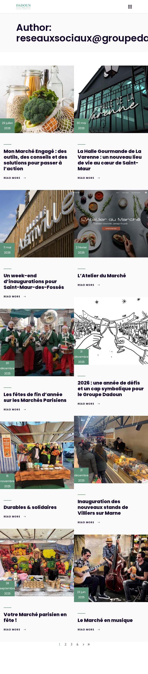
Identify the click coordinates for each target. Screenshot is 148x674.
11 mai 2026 (7, 250)
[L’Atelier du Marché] (111, 223)
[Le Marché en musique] (111, 568)
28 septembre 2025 (7, 588)
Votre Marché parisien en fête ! (35, 617)
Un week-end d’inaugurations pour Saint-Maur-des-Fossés (34, 281)
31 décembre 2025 (81, 357)
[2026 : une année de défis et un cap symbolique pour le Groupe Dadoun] (111, 331)
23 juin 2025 (81, 594)
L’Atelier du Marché (102, 275)
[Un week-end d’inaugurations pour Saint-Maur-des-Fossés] (37, 223)
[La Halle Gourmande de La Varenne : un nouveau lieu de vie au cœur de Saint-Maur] (111, 99)
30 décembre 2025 (7, 368)
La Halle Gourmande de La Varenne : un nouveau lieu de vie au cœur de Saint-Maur (110, 160)
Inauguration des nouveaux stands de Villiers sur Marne (103, 507)
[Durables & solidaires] (37, 455)
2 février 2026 (81, 250)
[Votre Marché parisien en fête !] (37, 562)
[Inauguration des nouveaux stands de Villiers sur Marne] (111, 449)
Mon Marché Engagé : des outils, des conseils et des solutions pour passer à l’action (35, 160)
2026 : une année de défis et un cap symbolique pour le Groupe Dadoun (111, 389)
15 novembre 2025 (7, 481)
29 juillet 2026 (7, 125)
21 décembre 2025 (81, 475)
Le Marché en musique (105, 620)
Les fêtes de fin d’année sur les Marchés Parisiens (35, 397)
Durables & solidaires (30, 507)
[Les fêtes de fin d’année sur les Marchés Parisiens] (37, 342)
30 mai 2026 (81, 125)
